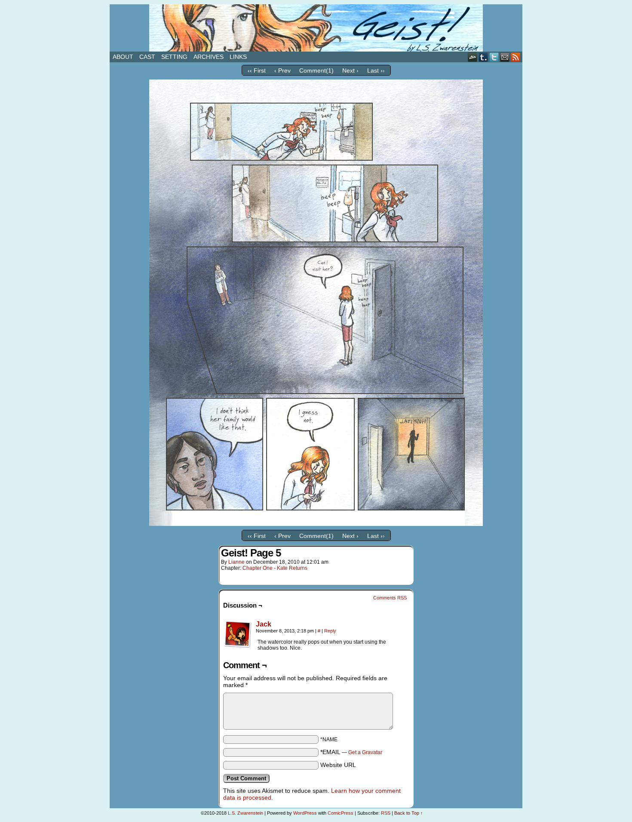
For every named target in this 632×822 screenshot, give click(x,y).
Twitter (494, 57)
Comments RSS (390, 597)
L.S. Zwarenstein (245, 813)
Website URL (338, 764)
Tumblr (483, 57)
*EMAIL (351, 752)
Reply (330, 630)
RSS (515, 57)
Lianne (236, 562)
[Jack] (238, 645)
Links (238, 56)
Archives (208, 56)
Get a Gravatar (365, 752)
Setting (174, 56)
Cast (147, 56)
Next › (350, 70)
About (123, 56)
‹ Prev (282, 70)
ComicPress (340, 813)
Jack (263, 624)
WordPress (305, 813)
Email (505, 57)
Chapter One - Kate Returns (274, 568)
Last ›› (376, 70)
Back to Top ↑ (408, 813)
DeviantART (472, 57)
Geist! (316, 28)
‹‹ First (257, 70)
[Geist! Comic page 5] (316, 523)
